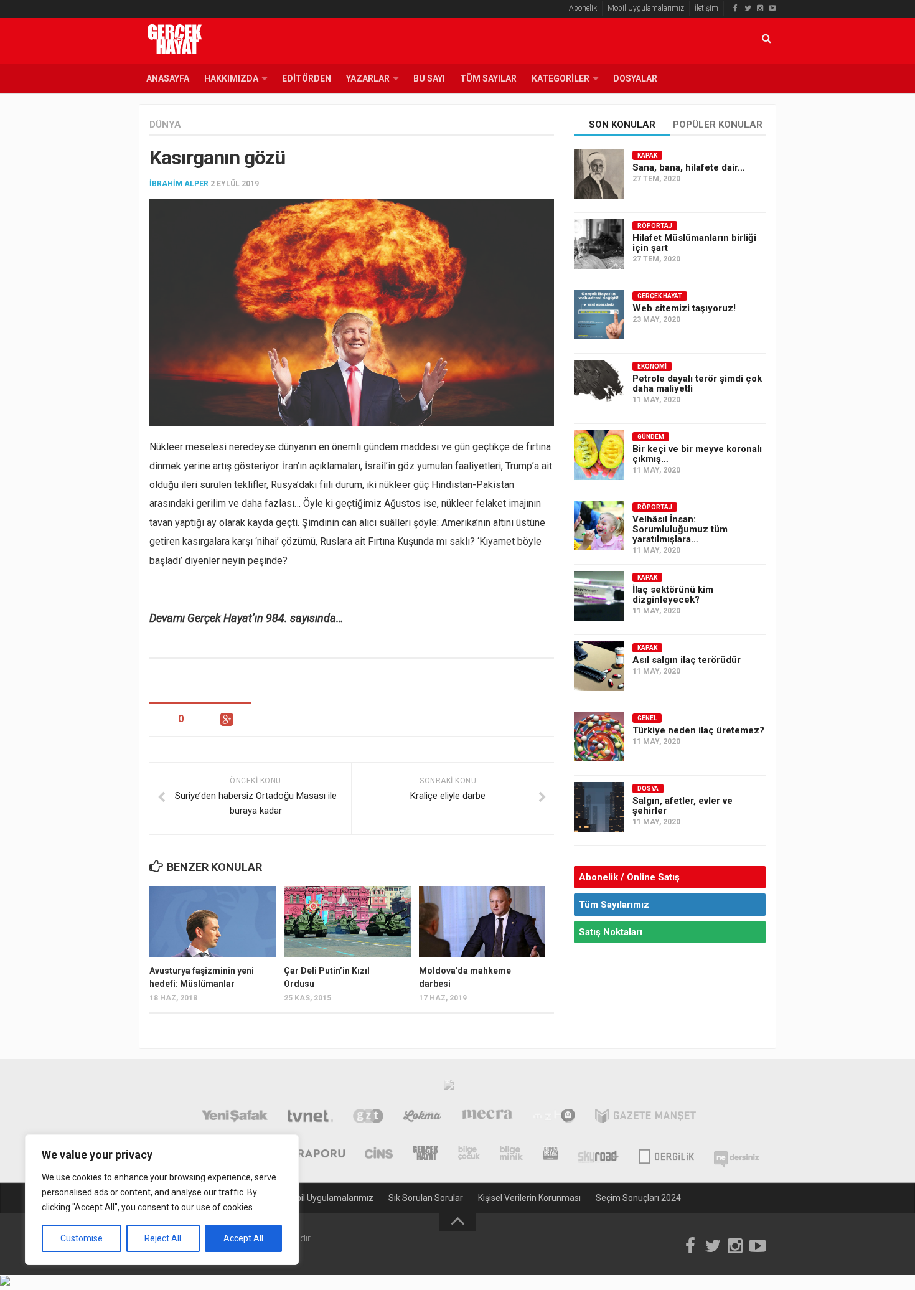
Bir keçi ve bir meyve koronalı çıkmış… (697, 453)
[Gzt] (368, 1117)
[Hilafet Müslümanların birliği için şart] (599, 244)
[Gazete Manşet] (645, 1117)
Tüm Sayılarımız (614, 904)
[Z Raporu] (312, 1154)
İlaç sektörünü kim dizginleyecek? (672, 594)
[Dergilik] (666, 1154)
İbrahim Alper (179, 183)
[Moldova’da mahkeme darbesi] (482, 921)
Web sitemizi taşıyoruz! (684, 308)
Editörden (306, 78)
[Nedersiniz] (736, 1154)
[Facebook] (735, 8)
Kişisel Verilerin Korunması (529, 1198)
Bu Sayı (429, 78)
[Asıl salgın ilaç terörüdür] (599, 666)
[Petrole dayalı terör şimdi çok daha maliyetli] (599, 385)
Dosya (648, 788)
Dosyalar (635, 78)
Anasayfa (167, 78)
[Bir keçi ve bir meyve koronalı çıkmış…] (599, 455)
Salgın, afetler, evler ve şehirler (682, 805)
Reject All (162, 1238)
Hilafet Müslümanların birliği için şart (694, 242)
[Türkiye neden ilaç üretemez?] (599, 736)
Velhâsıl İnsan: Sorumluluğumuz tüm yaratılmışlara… (680, 529)
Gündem (650, 436)
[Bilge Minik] (511, 1154)
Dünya (165, 124)
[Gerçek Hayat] (425, 1154)
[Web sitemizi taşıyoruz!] (599, 314)
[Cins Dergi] (379, 1154)
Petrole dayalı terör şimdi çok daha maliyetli (697, 383)
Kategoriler (560, 78)
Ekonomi (652, 366)
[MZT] (554, 1117)
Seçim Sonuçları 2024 (638, 1198)
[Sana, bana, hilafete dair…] (599, 174)
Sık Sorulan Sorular (425, 1198)
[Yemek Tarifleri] (422, 1117)
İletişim (706, 8)
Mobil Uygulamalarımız (646, 8)
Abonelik (583, 8)
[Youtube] (772, 8)
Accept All (243, 1238)
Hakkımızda (231, 78)
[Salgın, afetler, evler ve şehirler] (599, 807)
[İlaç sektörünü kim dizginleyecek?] (599, 596)
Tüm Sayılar (488, 78)
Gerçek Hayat (659, 296)
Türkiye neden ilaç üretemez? (698, 730)
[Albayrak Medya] (449, 1087)
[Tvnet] (310, 1117)
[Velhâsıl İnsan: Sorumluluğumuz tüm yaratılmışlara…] (599, 525)
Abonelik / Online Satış (629, 877)
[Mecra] (487, 1117)
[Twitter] (747, 8)
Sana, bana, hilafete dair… (688, 167)
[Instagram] (760, 8)
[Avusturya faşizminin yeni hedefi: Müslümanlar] (212, 921)
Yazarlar (368, 78)
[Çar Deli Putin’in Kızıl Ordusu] (347, 921)
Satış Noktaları (610, 932)
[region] (162, 1199)
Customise (81, 1238)
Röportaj (654, 225)
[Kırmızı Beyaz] (550, 1154)
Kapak (647, 155)
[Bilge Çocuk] (469, 1154)
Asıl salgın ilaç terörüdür (686, 660)
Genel (647, 718)
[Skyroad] (598, 1154)
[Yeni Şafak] (234, 1117)
